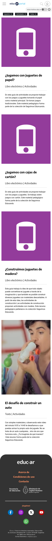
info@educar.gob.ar (32, 536)
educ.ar (13, 530)
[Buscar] (41, 4)
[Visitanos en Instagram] (20, 512)
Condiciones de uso (24, 476)
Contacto (24, 481)
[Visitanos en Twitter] (31, 512)
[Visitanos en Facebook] (10, 512)
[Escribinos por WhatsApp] (26, 521)
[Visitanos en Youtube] (41, 512)
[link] (47, 4)
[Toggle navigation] (2, 1)
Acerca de (23, 472)
